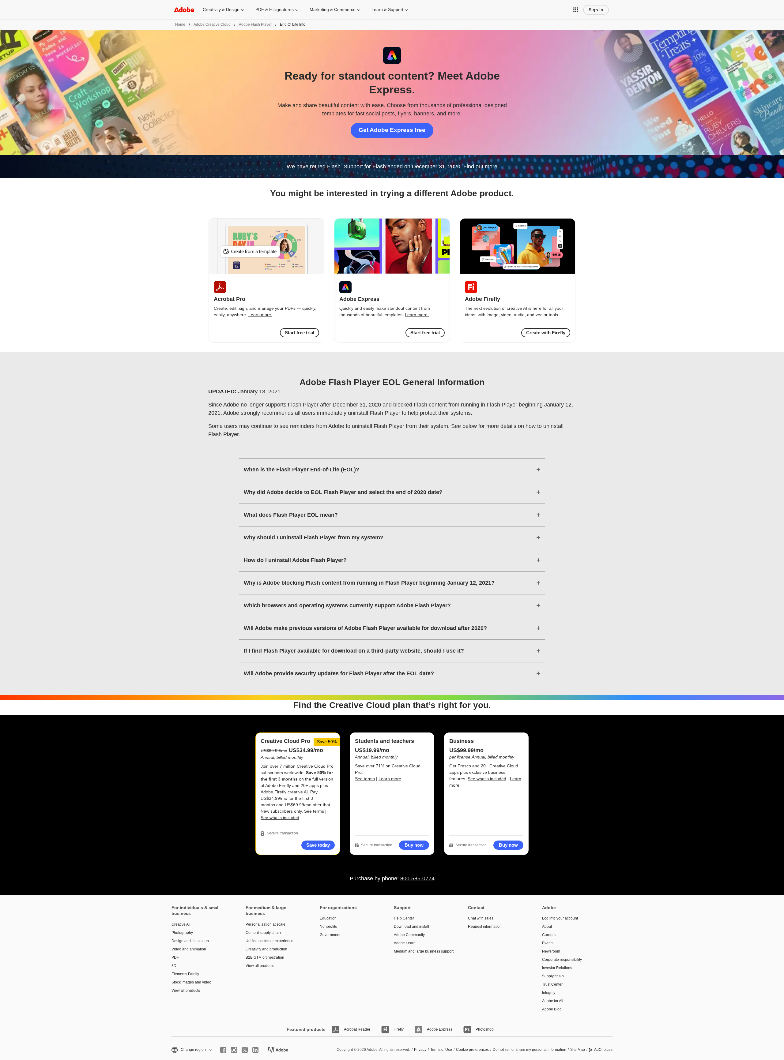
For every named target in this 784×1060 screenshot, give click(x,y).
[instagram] (234, 1050)
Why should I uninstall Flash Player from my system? (313, 537)
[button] (576, 10)
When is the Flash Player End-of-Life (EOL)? (301, 469)
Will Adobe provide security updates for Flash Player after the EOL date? (339, 673)
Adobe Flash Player (255, 24)
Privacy (420, 1049)
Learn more (390, 778)
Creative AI (181, 924)
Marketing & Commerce (333, 9)
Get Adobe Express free (392, 130)
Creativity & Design (221, 9)
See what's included (280, 817)
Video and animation (189, 949)
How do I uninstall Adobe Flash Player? (295, 560)
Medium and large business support (422, 951)
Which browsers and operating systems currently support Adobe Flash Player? (347, 605)
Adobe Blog (552, 1009)
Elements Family (185, 974)
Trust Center (552, 984)
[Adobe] (184, 9)
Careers (549, 935)
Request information (485, 926)
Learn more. (260, 314)
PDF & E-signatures (274, 9)
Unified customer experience (269, 941)
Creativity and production (266, 949)
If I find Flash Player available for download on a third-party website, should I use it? (354, 651)
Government (330, 935)
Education (328, 918)
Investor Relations (557, 968)
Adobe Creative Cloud (212, 24)
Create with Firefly (545, 332)
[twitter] (245, 1050)
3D (174, 966)
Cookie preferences (472, 1049)
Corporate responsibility (562, 959)
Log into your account (560, 918)
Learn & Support (387, 9)
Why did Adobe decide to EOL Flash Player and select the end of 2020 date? (343, 492)
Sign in (596, 9)
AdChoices (603, 1049)
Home (180, 24)
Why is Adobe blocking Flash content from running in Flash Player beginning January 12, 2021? (369, 583)
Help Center (404, 918)
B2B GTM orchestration (265, 957)
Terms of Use (441, 1049)
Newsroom (551, 951)
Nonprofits (328, 926)
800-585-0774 (417, 878)
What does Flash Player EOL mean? (291, 515)
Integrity (548, 993)
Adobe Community (409, 935)
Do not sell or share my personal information (529, 1049)
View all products (186, 990)
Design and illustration (190, 941)
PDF (175, 957)
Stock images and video (191, 982)
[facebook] (223, 1050)
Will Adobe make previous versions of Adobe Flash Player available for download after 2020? (365, 628)
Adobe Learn (405, 943)
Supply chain (553, 976)
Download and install (411, 926)
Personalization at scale (265, 924)
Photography (182, 933)
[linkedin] (255, 1050)
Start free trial (425, 332)
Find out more (480, 166)
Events (547, 943)
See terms (314, 811)
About (547, 926)
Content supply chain (263, 933)
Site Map (577, 1049)
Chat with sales (480, 918)
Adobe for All (552, 1001)
